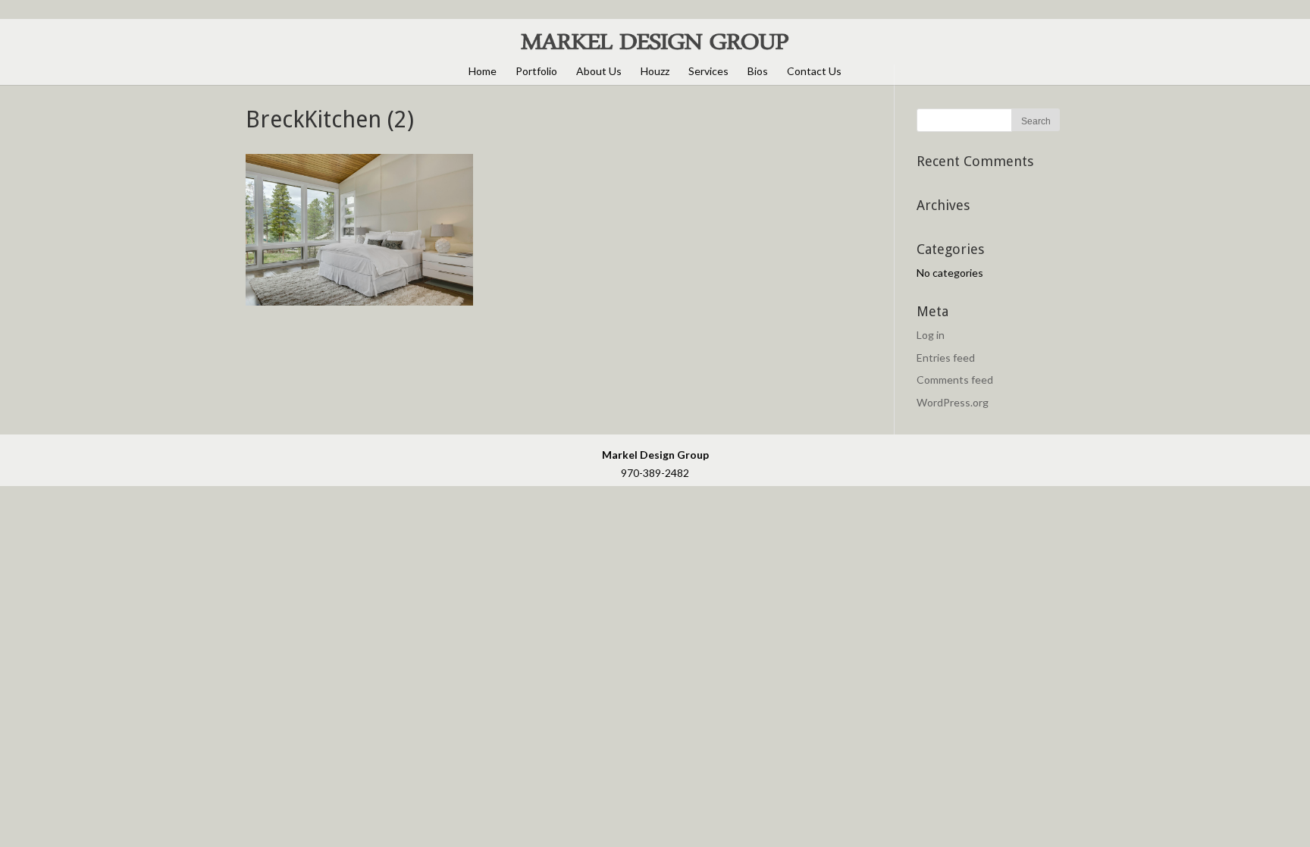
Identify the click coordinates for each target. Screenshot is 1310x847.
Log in (931, 334)
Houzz (655, 70)
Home (483, 70)
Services (708, 70)
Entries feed (946, 357)
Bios (757, 70)
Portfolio (536, 70)
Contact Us (814, 70)
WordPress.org (953, 402)
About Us (599, 70)
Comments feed (955, 379)
